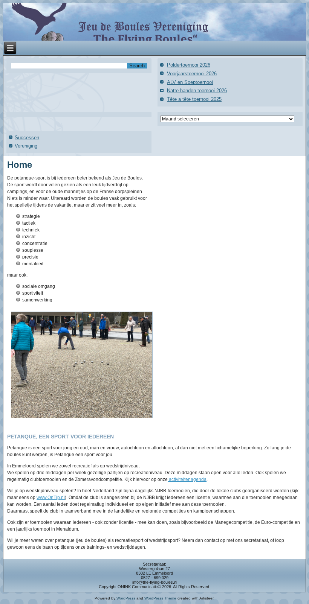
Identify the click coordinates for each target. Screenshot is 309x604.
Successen (27, 137)
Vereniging (26, 146)
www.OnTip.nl (51, 497)
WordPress (125, 598)
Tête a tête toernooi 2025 (194, 99)
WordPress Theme (160, 598)
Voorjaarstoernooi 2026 (192, 73)
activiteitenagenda (187, 479)
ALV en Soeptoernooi (190, 82)
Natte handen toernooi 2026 (197, 90)
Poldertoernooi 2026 (188, 65)
